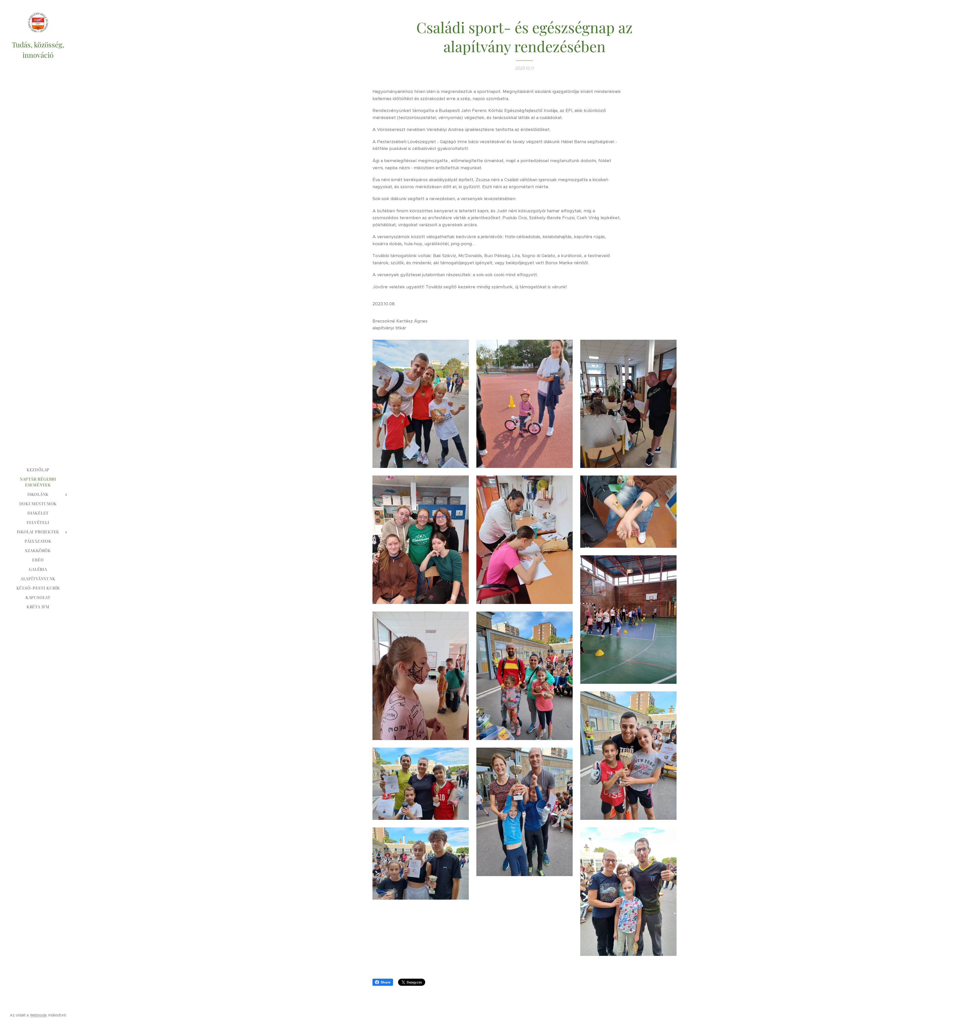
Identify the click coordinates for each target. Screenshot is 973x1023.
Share (385, 982)
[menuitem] (38, 469)
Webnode (38, 1015)
